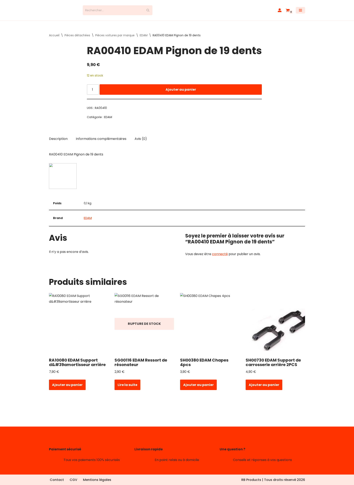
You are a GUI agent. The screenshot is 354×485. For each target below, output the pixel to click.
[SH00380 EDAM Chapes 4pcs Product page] (210, 324)
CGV (73, 479)
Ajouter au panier (181, 89)
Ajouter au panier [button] (67, 384)
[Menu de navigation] (300, 10)
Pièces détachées (77, 35)
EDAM (144, 35)
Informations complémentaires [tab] (101, 138)
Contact (57, 479)
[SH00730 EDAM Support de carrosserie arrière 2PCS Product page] (275, 324)
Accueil (54, 35)
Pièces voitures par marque (115, 35)
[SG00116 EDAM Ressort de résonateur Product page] (144, 324)
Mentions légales (97, 479)
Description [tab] (58, 138)
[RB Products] (63, 10)
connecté (220, 254)
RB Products (251, 479)
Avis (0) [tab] (141, 138)
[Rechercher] (147, 10)
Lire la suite (127, 384)
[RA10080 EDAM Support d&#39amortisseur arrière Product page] (79, 324)
